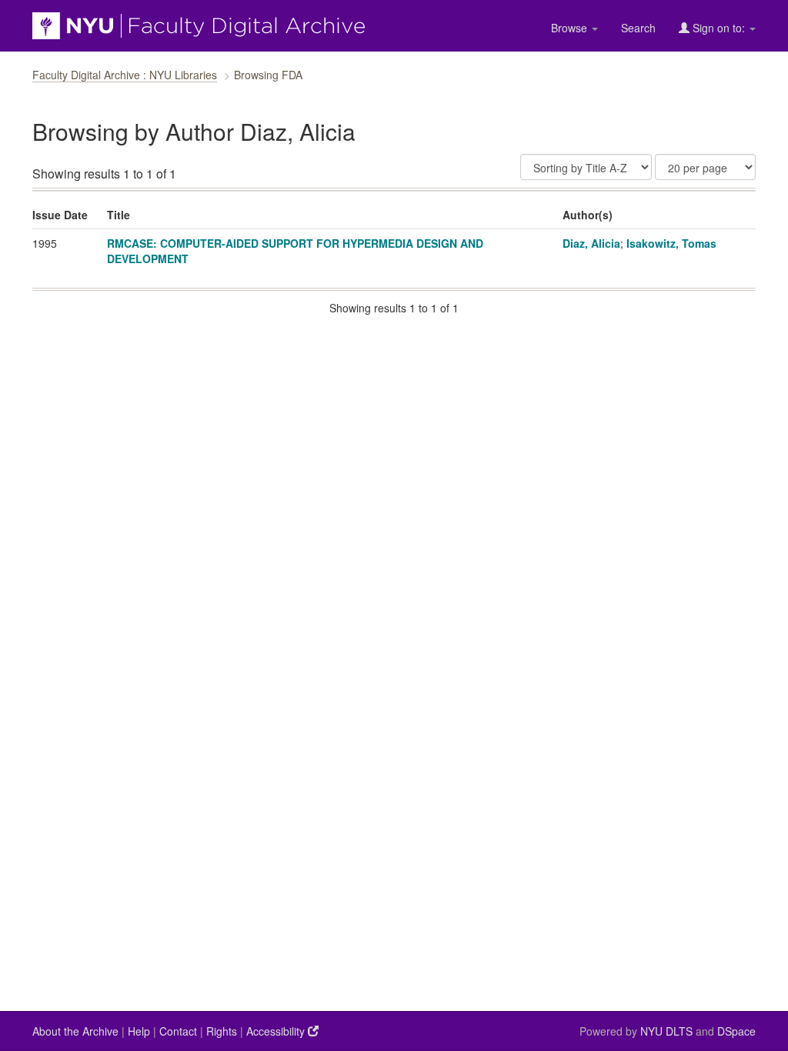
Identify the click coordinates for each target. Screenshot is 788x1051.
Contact (178, 1031)
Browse (570, 27)
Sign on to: (719, 27)
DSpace (736, 1031)
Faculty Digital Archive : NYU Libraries (124, 74)
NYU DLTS (666, 1031)
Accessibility (277, 1031)
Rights (221, 1031)
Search (638, 27)
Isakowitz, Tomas (671, 243)
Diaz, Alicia (591, 243)
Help (139, 1031)
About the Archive (75, 1031)
